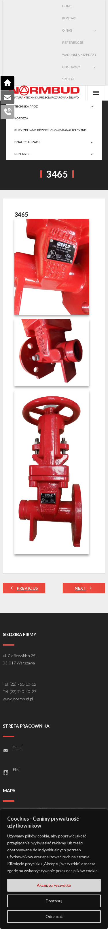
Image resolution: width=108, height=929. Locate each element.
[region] (54, 869)
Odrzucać (54, 916)
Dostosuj (54, 900)
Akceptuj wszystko (54, 885)
